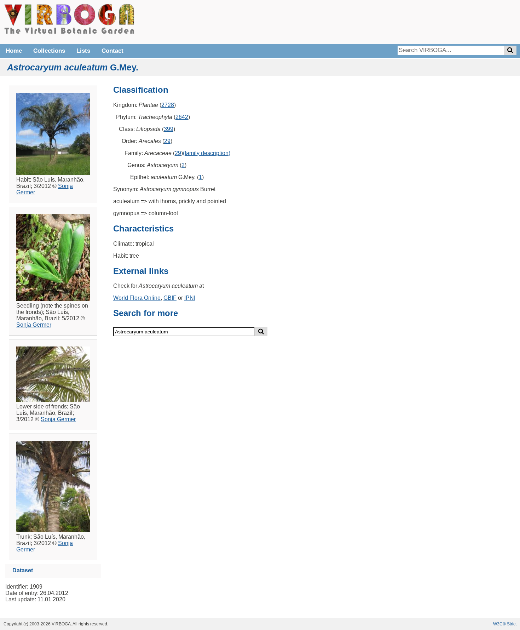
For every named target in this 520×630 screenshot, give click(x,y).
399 (168, 129)
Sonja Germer (33, 325)
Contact (112, 50)
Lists (83, 50)
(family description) (206, 153)
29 (167, 141)
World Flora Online (137, 298)
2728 (167, 105)
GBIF (170, 298)
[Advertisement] (410, 21)
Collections (49, 50)
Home (14, 50)
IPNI (189, 298)
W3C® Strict (504, 624)
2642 (181, 117)
